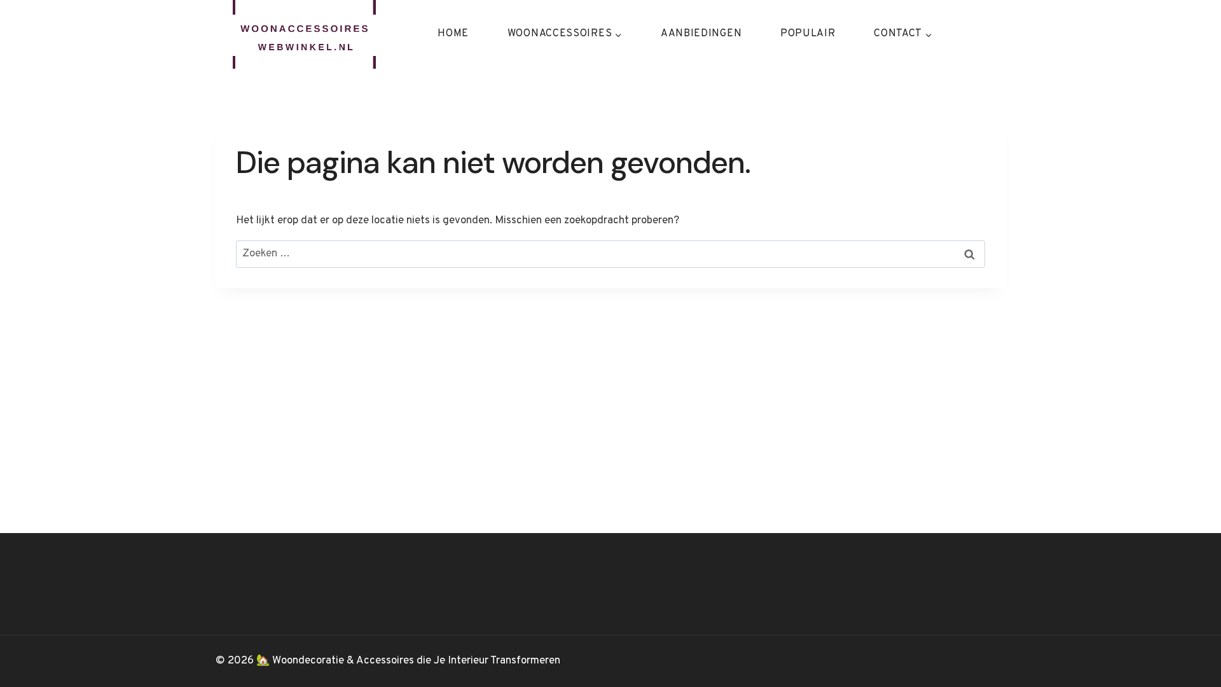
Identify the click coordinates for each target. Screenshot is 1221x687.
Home (453, 33)
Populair (808, 33)
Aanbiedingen (701, 33)
